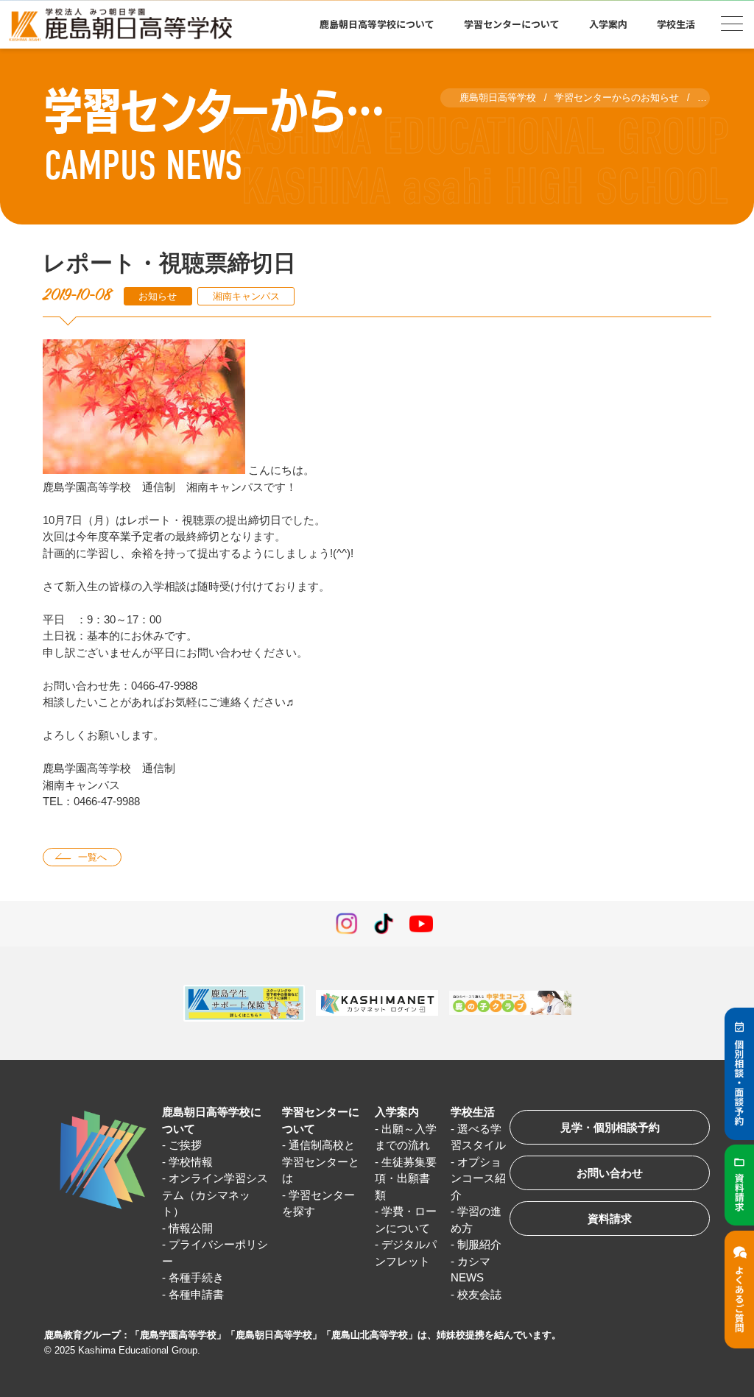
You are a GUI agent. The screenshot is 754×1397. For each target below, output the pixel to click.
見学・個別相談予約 (610, 1127)
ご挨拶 (185, 1145)
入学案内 (397, 1112)
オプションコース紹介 (478, 1178)
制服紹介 (479, 1244)
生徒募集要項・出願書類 (406, 1178)
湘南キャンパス (246, 296)
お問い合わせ (610, 1173)
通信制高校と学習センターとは (320, 1161)
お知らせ (157, 296)
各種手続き (196, 1277)
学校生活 (473, 1112)
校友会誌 (479, 1294)
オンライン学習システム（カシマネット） (215, 1194)
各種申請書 (196, 1294)
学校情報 (191, 1162)
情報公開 (191, 1228)
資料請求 (610, 1218)
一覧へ (92, 857)
